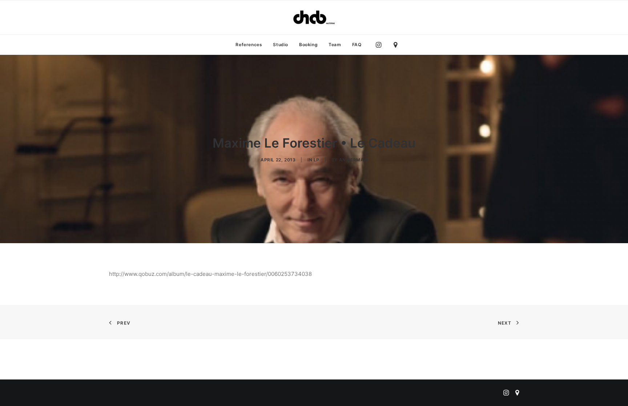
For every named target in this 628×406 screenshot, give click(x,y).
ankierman (353, 159)
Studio (280, 44)
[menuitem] (249, 45)
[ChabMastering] (314, 17)
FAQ (357, 44)
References (249, 44)
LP (316, 159)
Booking (308, 44)
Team (335, 44)
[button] (380, 45)
